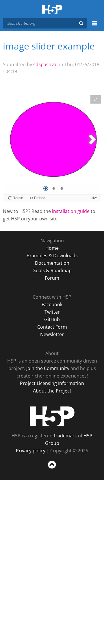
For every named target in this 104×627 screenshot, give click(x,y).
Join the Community (47, 368)
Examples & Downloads (52, 255)
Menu (94, 26)
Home (52, 248)
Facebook (52, 304)
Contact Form (52, 327)
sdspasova (44, 64)
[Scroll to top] (52, 468)
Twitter (52, 312)
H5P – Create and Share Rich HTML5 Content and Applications (52, 10)
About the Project (52, 391)
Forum (52, 278)
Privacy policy (30, 450)
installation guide (71, 211)
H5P (52, 416)
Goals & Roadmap (52, 270)
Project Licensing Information (52, 383)
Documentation (52, 263)
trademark (65, 435)
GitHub (52, 319)
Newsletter (52, 334)
